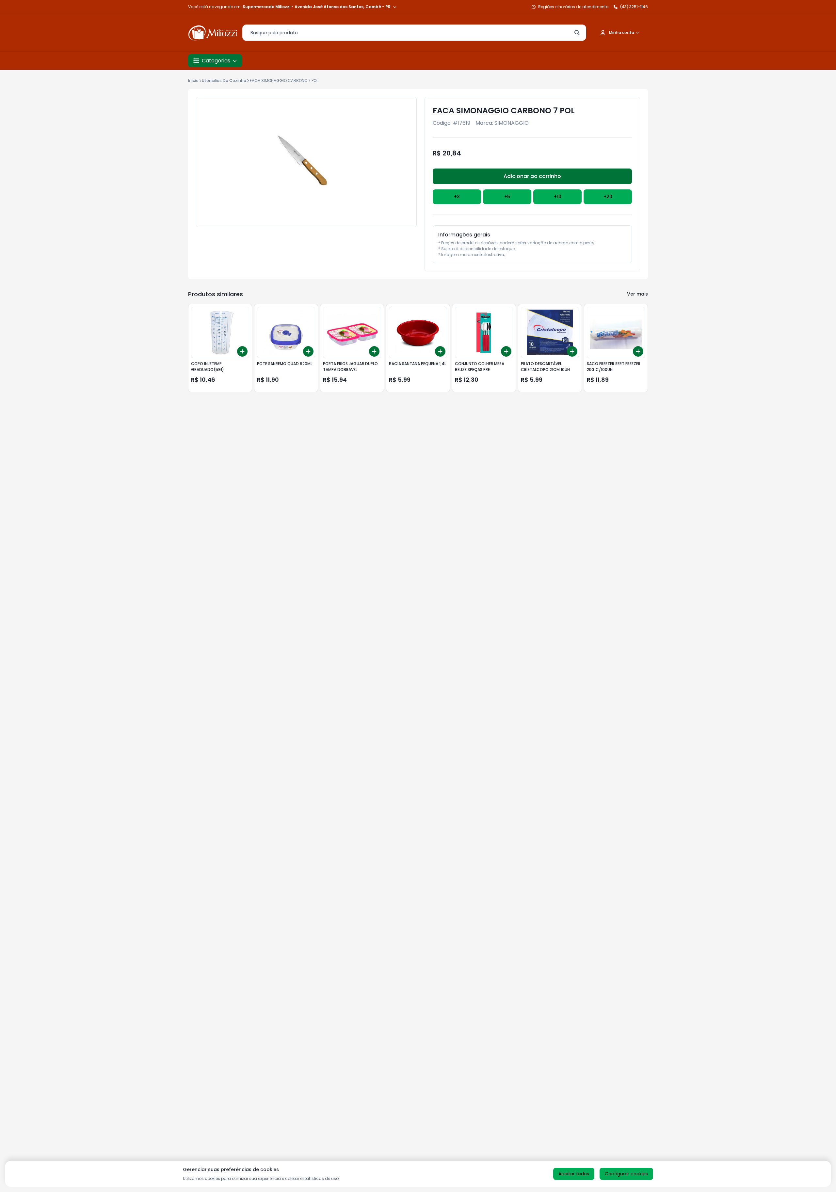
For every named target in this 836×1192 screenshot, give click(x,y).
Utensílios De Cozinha (224, 80)
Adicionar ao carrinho (532, 176)
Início (193, 80)
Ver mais (637, 294)
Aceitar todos (573, 1173)
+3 (457, 196)
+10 (557, 196)
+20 (607, 196)
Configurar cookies (626, 1173)
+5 (507, 196)
